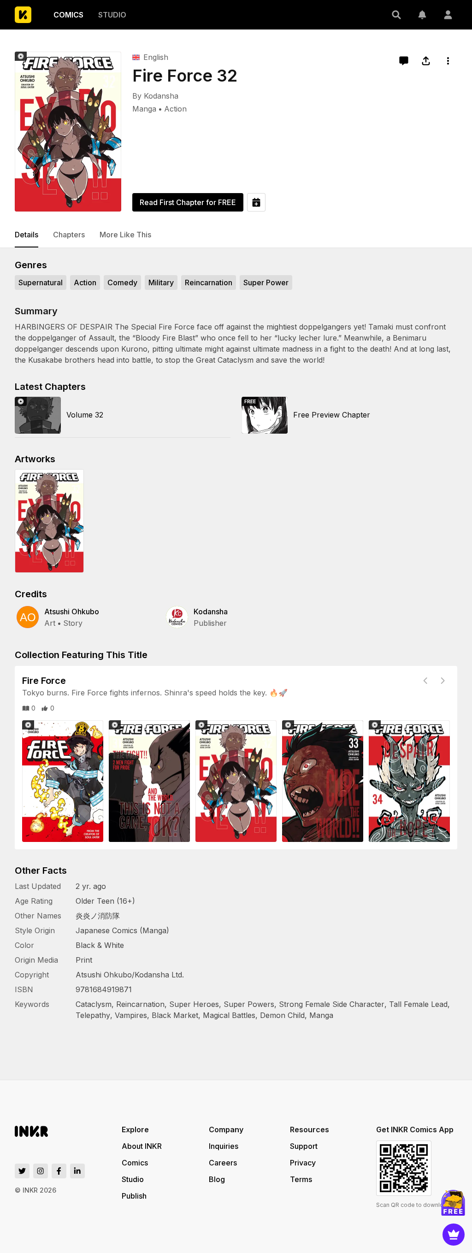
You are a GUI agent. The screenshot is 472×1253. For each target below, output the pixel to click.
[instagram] (40, 1171)
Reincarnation (140, 1004)
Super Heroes (194, 1004)
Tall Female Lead (418, 1004)
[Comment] (404, 61)
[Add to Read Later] (256, 202)
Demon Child (282, 1015)
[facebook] (59, 1171)
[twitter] (22, 1171)
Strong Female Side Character (331, 1004)
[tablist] (236, 235)
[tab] (26, 235)
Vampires (131, 1015)
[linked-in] (77, 1171)
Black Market (175, 1015)
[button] (396, 15)
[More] (448, 61)
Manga (144, 108)
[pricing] (453, 1235)
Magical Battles (229, 1015)
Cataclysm (94, 1004)
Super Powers (249, 1004)
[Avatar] (448, 15)
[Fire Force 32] (68, 132)
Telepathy (93, 1015)
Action (175, 108)
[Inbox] (422, 15)
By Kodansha (155, 95)
